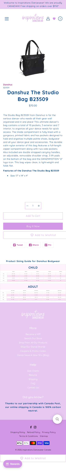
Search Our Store (33, 338)
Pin (49, 245)
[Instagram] (35, 427)
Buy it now (33, 226)
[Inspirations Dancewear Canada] (33, 19)
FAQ (33, 383)
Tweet (20, 245)
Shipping (33, 379)
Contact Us (33, 387)
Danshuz (7, 84)
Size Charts (33, 370)
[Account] (48, 18)
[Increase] (38, 205)
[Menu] (6, 18)
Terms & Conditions (28, 436)
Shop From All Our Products (33, 342)
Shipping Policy (17, 432)
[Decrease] (27, 205)
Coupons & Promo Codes (33, 350)
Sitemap (44, 436)
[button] (57, 419)
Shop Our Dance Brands (33, 346)
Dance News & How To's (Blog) (33, 355)
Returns (33, 375)
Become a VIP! (33, 334)
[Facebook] (31, 427)
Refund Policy (33, 432)
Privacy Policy (49, 432)
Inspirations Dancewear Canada (36, 450)
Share (36, 245)
